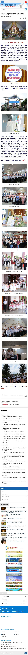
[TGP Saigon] (14, 563)
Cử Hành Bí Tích (5, 494)
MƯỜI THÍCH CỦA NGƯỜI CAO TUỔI (14, 522)
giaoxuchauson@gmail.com (13, 611)
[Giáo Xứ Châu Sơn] (2, 5)
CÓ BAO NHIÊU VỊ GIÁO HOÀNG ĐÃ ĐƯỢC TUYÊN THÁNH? (15, 534)
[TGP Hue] (14, 559)
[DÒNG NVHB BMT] (14, 589)
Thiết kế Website (4, 653)
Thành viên (17, 632)
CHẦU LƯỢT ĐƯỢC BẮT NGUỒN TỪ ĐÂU (15, 529)
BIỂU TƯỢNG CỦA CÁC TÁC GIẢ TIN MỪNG (15, 507)
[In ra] (23, 18)
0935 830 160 (8, 608)
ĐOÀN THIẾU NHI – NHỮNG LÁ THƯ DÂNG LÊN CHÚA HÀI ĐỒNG (16, 512)
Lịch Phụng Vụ (5, 499)
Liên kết (3, 634)
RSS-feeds (4, 636)
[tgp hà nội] (14, 548)
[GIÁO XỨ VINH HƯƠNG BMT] (14, 567)
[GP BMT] (14, 586)
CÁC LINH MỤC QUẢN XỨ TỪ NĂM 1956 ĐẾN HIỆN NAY (16, 526)
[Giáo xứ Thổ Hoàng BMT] (14, 574)
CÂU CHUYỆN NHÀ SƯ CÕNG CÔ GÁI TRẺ (15, 518)
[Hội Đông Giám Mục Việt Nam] (14, 555)
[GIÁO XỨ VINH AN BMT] (14, 570)
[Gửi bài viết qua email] (21, 18)
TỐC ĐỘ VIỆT (11, 653)
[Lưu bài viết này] (25, 18)
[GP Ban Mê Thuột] (14, 551)
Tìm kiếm (17, 634)
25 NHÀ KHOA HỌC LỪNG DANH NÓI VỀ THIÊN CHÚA (16, 538)
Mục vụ (3, 491)
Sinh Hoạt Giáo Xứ (5, 496)
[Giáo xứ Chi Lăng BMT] (14, 583)
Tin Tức (3, 632)
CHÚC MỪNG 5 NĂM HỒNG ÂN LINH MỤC (15, 541)
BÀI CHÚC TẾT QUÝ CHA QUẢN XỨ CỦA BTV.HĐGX (15, 515)
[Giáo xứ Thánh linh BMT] (14, 578)
